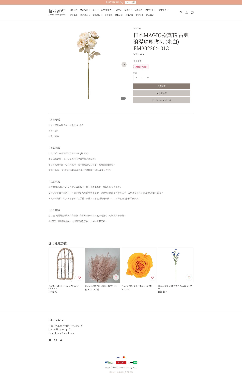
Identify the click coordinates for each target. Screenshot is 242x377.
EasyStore (133, 367)
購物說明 (119, 15)
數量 (135, 72)
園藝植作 (96, 15)
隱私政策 (120, 372)
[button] (181, 12)
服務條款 (112, 372)
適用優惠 (137, 61)
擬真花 (127, 10)
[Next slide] (124, 64)
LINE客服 (130, 2)
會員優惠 (108, 15)
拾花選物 (84, 15)
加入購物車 (162, 93)
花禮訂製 (139, 15)
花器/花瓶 (149, 10)
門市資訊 (150, 15)
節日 (94, 10)
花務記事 (129, 15)
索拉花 (119, 10)
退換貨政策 (129, 372)
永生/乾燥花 (106, 10)
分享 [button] (139, 107)
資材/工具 (162, 10)
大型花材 (138, 10)
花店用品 (73, 15)
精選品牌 (84, 10)
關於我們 (73, 10)
